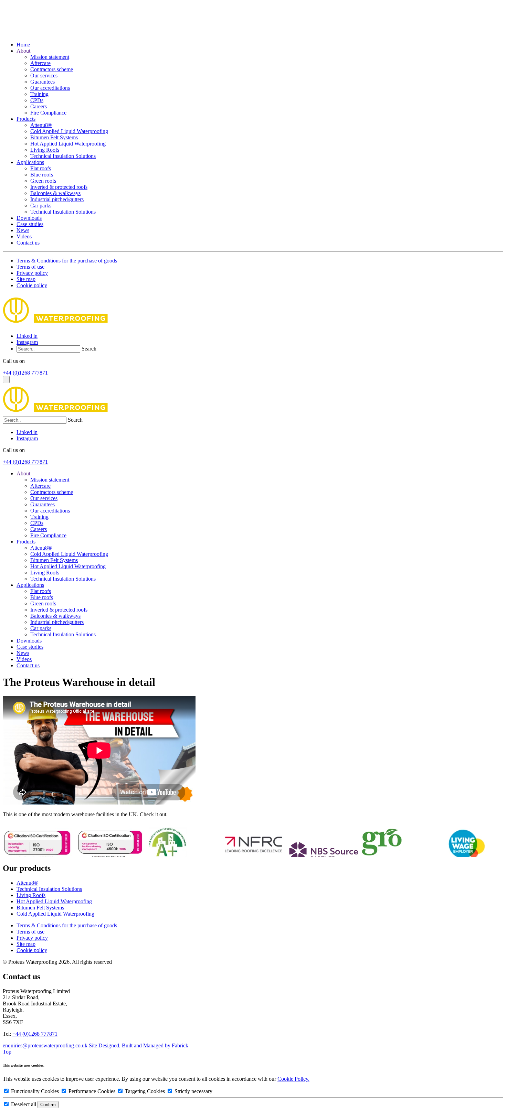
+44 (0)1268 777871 (25, 373)
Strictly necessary (192, 1091)
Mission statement (49, 57)
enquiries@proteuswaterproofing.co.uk (46, 1045)
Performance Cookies (92, 1091)
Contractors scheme (51, 69)
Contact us (28, 243)
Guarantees (42, 82)
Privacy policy (32, 273)
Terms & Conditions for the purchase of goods (67, 260)
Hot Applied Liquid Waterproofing (68, 144)
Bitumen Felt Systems (54, 137)
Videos (24, 236)
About (23, 51)
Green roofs (43, 181)
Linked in (27, 336)
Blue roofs (41, 174)
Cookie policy (32, 285)
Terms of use (30, 267)
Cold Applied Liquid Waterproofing (69, 131)
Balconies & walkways (55, 193)
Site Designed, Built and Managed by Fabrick (138, 1045)
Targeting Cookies (145, 1091)
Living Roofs (44, 150)
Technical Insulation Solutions (63, 156)
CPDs (36, 100)
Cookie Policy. (293, 1079)
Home (23, 44)
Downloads (29, 218)
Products (26, 119)
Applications (30, 162)
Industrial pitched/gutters (57, 199)
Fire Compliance (48, 113)
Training (39, 94)
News (23, 230)
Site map (26, 279)
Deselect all (24, 1104)
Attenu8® (41, 125)
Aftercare (40, 63)
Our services (43, 75)
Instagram (27, 342)
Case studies (30, 224)
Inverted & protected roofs (58, 187)
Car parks (40, 205)
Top (7, 1052)
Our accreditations (50, 88)
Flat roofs (40, 168)
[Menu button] (6, 379)
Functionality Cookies (35, 1091)
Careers (38, 106)
